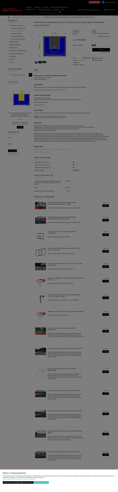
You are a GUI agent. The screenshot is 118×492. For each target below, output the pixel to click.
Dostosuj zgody (27, 482)
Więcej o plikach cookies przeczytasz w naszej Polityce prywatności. (19, 479)
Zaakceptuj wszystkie (41, 482)
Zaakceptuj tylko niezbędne (12, 482)
